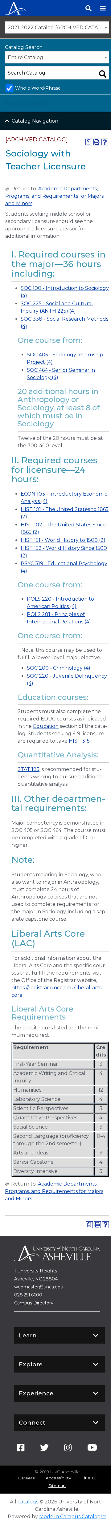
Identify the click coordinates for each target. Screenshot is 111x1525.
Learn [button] (28, 1335)
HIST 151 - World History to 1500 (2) (63, 540)
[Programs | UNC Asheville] (15, 7)
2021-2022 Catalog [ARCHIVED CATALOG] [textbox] (58, 27)
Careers (26, 1477)
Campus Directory (33, 1303)
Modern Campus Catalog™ (72, 1516)
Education (46, 726)
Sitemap (57, 1485)
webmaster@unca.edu (38, 1287)
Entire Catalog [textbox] (25, 57)
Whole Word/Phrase (38, 88)
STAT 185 (28, 769)
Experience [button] (36, 1393)
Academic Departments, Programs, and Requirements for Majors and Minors (54, 196)
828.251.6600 (28, 1295)
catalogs (28, 1502)
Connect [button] (32, 1422)
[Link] (21, 1449)
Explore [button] (31, 1364)
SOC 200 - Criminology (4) (58, 668)
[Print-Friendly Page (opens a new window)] (96, 142)
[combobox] (57, 27)
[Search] (88, 8)
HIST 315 (79, 741)
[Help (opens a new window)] (104, 142)
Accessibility (58, 1477)
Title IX (89, 1477)
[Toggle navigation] (103, 8)
